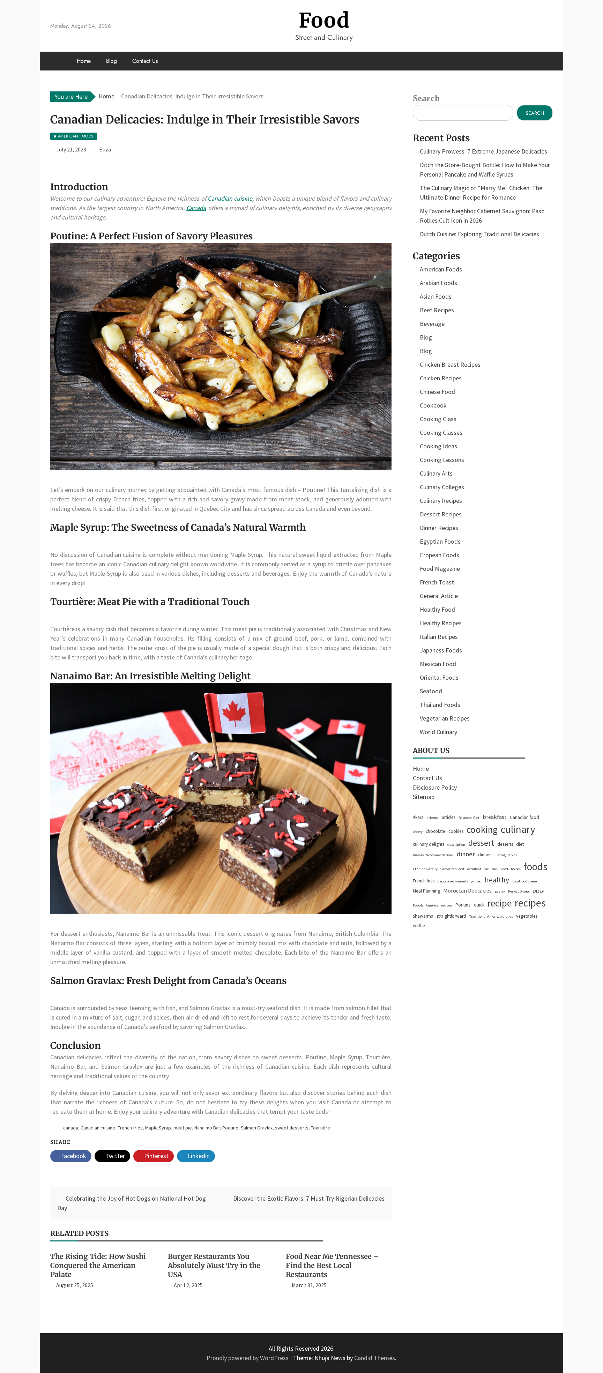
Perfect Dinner (519, 891)
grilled (476, 881)
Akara (418, 817)
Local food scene (524, 881)
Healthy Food (437, 609)
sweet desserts (291, 1128)
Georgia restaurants (453, 881)
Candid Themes (374, 1358)
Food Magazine (440, 569)
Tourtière (320, 1128)
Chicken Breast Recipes (450, 364)
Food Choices (511, 869)
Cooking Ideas (438, 446)
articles (448, 817)
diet (520, 844)
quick (479, 905)
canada (70, 1128)
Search (426, 98)
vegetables (526, 916)
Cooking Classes (441, 432)
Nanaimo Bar (207, 1128)
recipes (530, 902)
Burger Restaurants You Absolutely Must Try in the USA (214, 1265)
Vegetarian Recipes (445, 718)
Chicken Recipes (441, 378)
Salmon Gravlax (257, 1128)
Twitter (114, 1156)
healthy (497, 880)
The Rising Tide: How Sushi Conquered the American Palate (98, 1265)
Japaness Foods (441, 650)
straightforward (451, 916)
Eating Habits (506, 855)
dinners (485, 855)
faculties (491, 869)
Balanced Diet (469, 817)
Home (84, 61)
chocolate (435, 831)
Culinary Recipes (441, 501)
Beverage (432, 324)
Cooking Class (438, 419)
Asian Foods (436, 296)
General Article (439, 596)
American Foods (441, 269)
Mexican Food (438, 664)
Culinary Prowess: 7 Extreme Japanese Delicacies (483, 151)
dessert (481, 843)
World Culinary (438, 732)
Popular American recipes (432, 905)
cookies (455, 831)
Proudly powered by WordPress (248, 1358)
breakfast (495, 817)
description (456, 844)
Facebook (73, 1156)
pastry (500, 891)
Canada (196, 208)
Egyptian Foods (440, 541)
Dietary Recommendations (433, 855)
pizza (538, 890)
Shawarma (423, 916)
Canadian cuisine (230, 198)
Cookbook (433, 405)
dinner (466, 854)
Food (324, 20)
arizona (433, 817)
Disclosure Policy (435, 787)
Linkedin (198, 1156)
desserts (505, 844)
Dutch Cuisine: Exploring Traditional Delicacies (479, 234)
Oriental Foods (439, 677)
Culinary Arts (436, 473)
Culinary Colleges (442, 487)
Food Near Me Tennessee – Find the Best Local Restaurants (332, 1265)
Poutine (230, 1128)
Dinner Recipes (439, 528)
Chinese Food (437, 392)
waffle (419, 925)
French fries (130, 1128)
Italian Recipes (439, 637)
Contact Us (145, 61)
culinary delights (428, 844)
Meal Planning (426, 891)
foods (536, 866)
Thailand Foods (440, 705)
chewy (418, 831)
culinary (518, 829)
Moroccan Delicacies (467, 890)
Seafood (431, 691)
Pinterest (156, 1156)
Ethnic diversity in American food (438, 869)
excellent (474, 869)
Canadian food (524, 817)
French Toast (437, 582)
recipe (499, 903)
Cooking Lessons (442, 460)
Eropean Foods (439, 555)
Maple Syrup (158, 1128)
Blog (111, 61)
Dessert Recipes (441, 514)
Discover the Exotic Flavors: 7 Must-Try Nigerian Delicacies (309, 1198)
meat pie (182, 1128)
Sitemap (423, 797)
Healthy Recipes (441, 623)
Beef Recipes (437, 310)
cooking (482, 829)
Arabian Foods (438, 283)
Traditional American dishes (491, 916)
